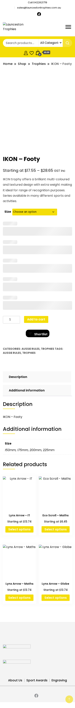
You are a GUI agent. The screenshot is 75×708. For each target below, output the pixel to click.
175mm (22, 450)
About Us (15, 680)
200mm (35, 450)
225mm (48, 450)
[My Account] (26, 52)
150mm (10, 450)
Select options (19, 529)
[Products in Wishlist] (32, 52)
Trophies (47, 349)
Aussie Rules (31, 349)
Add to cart (36, 319)
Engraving (59, 680)
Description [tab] (18, 377)
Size (7, 211)
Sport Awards (37, 680)
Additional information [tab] (27, 390)
